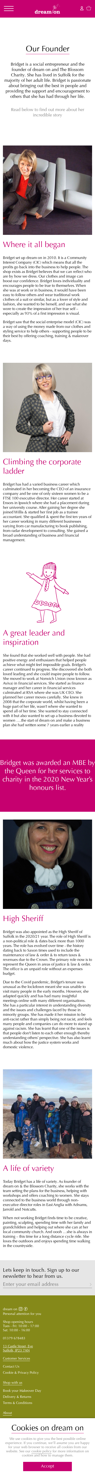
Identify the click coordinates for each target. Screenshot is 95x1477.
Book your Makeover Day (22, 1391)
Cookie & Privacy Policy (21, 1373)
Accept (47, 1466)
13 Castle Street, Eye (18, 1346)
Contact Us (11, 1367)
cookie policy (41, 1451)
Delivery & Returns (17, 1397)
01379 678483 (14, 1338)
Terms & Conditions (17, 1403)
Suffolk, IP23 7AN (16, 1350)
